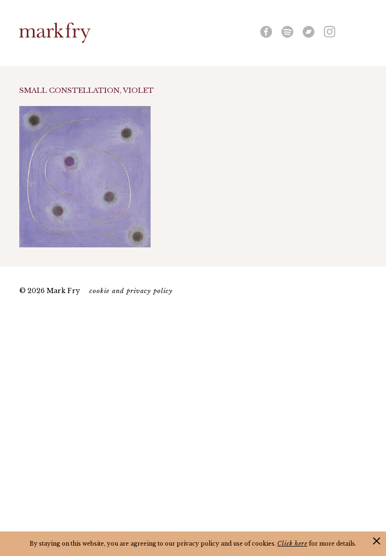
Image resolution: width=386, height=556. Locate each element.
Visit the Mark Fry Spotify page (287, 32)
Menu (361, 30)
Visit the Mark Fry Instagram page (330, 32)
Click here (292, 543)
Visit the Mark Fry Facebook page (266, 32)
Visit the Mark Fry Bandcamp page (308, 32)
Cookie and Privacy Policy (131, 291)
